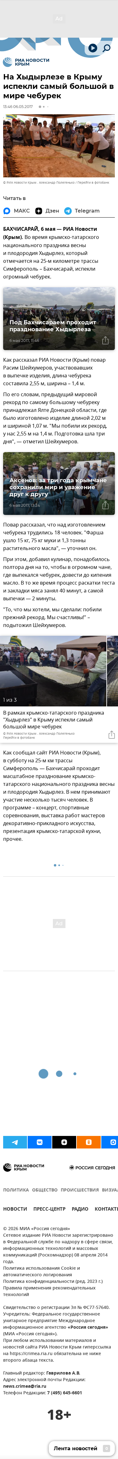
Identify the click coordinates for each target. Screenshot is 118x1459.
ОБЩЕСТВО (45, 1190)
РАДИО (80, 1209)
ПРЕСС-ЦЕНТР (49, 1209)
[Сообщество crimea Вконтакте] (40, 1142)
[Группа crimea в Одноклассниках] (89, 1142)
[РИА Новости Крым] (26, 62)
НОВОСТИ (15, 1209)
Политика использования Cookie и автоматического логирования (41, 1272)
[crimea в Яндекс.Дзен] (64, 1142)
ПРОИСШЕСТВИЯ (80, 1190)
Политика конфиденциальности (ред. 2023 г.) (53, 1281)
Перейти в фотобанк (93, 182)
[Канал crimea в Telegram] (15, 1142)
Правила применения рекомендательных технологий (49, 1292)
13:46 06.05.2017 (18, 106)
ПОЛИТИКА (16, 1190)
